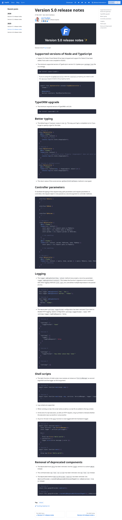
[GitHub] (45, 21)
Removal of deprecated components (106, 27)
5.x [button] (22, 2)
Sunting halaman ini (43, 506)
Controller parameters (105, 18)
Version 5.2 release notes (15, 19)
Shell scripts (103, 23)
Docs (12, 2)
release (41, 502)
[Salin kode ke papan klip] (94, 71)
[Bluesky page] (89, 2)
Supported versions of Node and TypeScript (105, 10)
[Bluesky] (47, 21)
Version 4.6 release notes (15, 32)
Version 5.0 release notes (15, 29)
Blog (17, 2)
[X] (41, 21)
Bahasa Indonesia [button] (99, 2)
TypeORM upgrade (105, 14)
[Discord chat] (82, 2)
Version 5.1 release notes (15, 26)
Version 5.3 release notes (15, 16)
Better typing (103, 16)
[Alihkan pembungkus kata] (91, 130)
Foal (45, 48)
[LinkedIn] (43, 21)
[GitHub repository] (75, 2)
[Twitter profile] (78, 2)
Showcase (69, 2)
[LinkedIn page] (85, 2)
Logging (102, 21)
